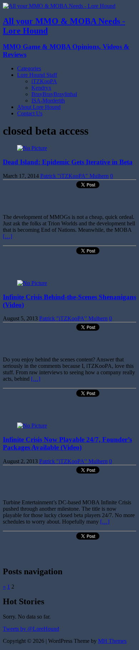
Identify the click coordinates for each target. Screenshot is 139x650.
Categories (29, 68)
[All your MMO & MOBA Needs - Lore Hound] (59, 6)
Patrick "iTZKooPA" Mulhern (74, 176)
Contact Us (29, 113)
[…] (7, 236)
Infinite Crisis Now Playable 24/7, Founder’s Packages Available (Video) (67, 443)
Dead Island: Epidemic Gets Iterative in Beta (68, 162)
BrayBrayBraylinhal (54, 94)
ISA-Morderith (48, 101)
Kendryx (41, 88)
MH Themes (112, 641)
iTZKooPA (44, 81)
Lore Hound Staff (37, 75)
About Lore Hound (39, 107)
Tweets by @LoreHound (31, 629)
